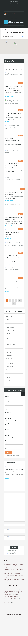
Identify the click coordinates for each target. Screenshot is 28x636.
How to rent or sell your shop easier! (12, 573)
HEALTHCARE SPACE (10, 324)
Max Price (7, 435)
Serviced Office (10, 366)
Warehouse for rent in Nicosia (10, 596)
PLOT (7, 372)
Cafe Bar (9, 352)
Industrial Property (11, 336)
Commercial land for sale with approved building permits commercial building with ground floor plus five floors (13, 593)
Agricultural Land (11, 344)
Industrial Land (10, 347)
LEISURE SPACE (9, 349)
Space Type (7, 424)
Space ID (7, 401)
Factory (9, 333)
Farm (8, 319)
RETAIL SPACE (9, 374)
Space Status (8, 412)
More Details (11, 94)
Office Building (10, 363)
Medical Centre (10, 327)
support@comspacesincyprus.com (14, 3)
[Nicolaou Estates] (12, 550)
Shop (8, 377)
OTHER (7, 369)
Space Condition (8, 418)
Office (8, 361)
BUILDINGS (8, 322)
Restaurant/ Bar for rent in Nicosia (11, 589)
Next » (20, 300)
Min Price (7, 429)
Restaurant (9, 355)
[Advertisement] (14, 507)
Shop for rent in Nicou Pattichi (10, 598)
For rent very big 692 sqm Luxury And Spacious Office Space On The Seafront (14, 471)
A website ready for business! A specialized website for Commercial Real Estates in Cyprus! (13, 566)
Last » (14, 303)
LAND (7, 341)
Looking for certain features (12, 455)
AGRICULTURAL (9, 316)
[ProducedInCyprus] (12, 553)
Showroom (9, 380)
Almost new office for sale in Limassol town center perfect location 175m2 (12, 165)
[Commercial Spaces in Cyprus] (14, 14)
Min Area (8, 440)
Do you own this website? (8, 36)
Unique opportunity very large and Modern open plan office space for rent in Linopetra (13, 283)
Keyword (7, 396)
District (6, 407)
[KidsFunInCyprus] (12, 551)
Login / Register (18, 9)
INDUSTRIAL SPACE (10, 330)
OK (22, 36)
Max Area (8, 446)
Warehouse (9, 338)
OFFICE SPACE (9, 358)
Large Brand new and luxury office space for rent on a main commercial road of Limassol (13, 88)
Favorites (9, 9)
